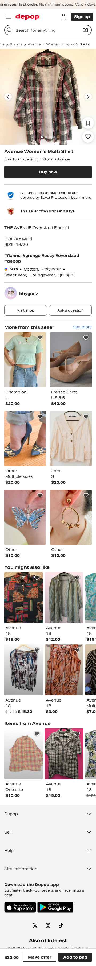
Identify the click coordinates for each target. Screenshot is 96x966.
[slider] (48, 97)
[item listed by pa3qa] (64, 669)
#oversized (67, 255)
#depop (12, 261)
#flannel (13, 255)
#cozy (48, 255)
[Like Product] (40, 338)
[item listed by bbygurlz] (25, 359)
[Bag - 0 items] (63, 17)
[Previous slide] (8, 97)
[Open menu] (8, 16)
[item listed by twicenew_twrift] (23, 669)
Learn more (81, 198)
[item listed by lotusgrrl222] (64, 597)
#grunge (32, 255)
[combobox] (48, 30)
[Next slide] (88, 97)
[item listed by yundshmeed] (64, 753)
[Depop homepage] (27, 17)
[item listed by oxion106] (23, 597)
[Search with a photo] (85, 30)
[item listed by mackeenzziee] (23, 753)
